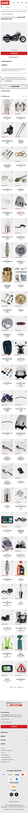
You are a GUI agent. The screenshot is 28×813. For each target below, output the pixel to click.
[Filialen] (14, 3)
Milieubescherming (5, 761)
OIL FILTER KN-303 (7, 628)
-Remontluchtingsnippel (7, 261)
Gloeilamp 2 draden (7, 117)
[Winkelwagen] (26, 3)
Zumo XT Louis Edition (7, 530)
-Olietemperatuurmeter (20, 117)
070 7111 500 (15, 705)
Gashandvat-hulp (20, 481)
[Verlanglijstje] (22, 3)
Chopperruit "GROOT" (21, 555)
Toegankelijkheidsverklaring (7, 759)
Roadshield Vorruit (20, 212)
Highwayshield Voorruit (20, 433)
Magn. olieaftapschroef (7, 189)
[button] (25, 7)
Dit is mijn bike (14, 53)
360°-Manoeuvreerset (7, 383)
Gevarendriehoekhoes (20, 679)
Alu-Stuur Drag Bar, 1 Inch (7, 433)
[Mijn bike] (18, 3)
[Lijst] (25, 96)
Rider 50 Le (7, 679)
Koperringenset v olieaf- (21, 165)
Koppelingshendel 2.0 (20, 237)
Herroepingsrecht (5, 755)
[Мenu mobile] (2, 7)
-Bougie (20, 602)
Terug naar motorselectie (7, 14)
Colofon (3, 748)
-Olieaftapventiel (20, 189)
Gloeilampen (7, 506)
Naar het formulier (8, 80)
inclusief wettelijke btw (14, 805)
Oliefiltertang (20, 310)
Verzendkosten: (4, 806)
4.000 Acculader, (20, 334)
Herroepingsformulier (6, 757)
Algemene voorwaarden (6, 750)
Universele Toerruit (7, 555)
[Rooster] (23, 96)
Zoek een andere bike (13, 57)
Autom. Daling (21, 285)
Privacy (2, 752)
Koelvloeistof (20, 579)
